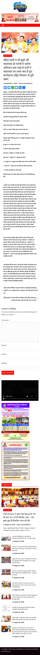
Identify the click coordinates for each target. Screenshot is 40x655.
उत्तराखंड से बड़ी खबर (7, 55)
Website (4, 363)
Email (4, 354)
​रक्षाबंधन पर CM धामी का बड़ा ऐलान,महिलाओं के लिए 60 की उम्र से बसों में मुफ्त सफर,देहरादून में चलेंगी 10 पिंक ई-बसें (24, 548)
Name (4, 345)
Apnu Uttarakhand (25, 83)
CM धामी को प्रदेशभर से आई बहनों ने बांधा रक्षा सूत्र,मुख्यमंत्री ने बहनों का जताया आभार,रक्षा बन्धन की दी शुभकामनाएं (24, 585)
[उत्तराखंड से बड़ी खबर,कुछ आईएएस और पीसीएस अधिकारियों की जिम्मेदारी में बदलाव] (6, 609)
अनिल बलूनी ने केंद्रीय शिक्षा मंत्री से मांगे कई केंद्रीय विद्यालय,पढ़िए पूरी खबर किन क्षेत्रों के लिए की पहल (24, 618)
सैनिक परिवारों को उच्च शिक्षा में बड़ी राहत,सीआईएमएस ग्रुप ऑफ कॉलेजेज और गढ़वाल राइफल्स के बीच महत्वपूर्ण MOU (24, 597)
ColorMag (34, 649)
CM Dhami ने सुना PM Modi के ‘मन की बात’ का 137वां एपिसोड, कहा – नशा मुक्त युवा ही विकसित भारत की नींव (19, 517)
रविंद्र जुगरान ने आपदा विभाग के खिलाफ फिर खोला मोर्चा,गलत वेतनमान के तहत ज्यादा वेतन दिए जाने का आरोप (20, 299)
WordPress (7, 651)
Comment (5, 320)
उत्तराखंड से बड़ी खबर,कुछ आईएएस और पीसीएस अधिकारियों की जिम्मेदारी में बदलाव (23, 608)
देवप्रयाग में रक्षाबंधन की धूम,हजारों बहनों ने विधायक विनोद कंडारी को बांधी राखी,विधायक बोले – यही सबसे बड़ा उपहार (24, 573)
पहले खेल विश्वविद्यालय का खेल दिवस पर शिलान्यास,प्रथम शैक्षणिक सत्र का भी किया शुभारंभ (24, 537)
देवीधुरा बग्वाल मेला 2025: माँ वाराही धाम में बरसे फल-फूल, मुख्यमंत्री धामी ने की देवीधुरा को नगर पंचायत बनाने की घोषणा (24, 561)
